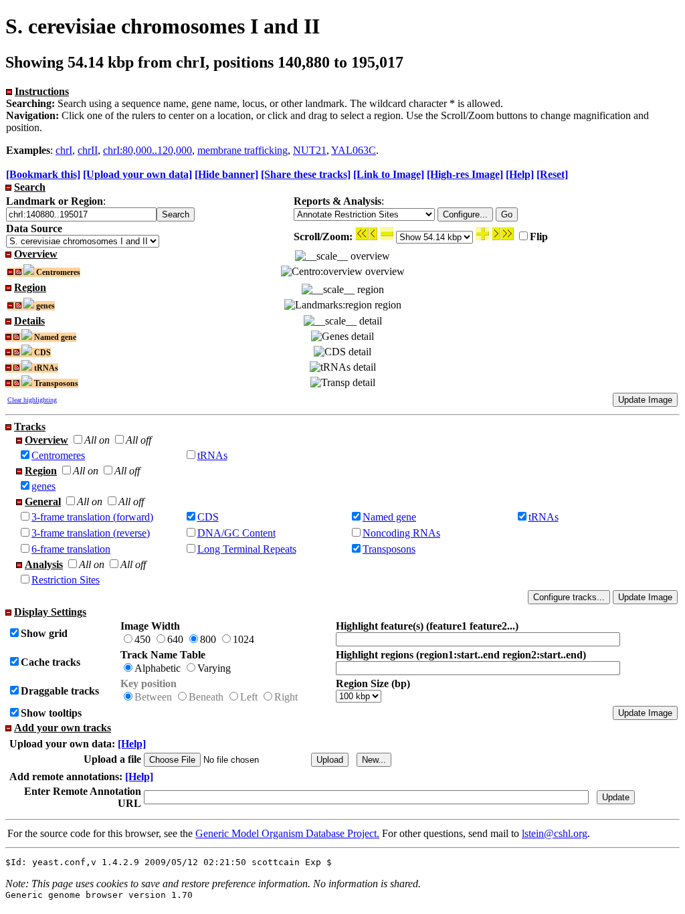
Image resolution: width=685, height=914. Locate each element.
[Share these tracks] (306, 174)
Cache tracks (50, 662)
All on (97, 440)
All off (138, 440)
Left (249, 697)
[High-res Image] (465, 174)
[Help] (520, 174)
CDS (208, 517)
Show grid (44, 633)
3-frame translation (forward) (92, 517)
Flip (539, 236)
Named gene (389, 517)
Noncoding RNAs (401, 533)
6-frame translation (70, 549)
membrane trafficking (242, 150)
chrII (88, 150)
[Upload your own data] (137, 174)
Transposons (389, 549)
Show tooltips (51, 713)
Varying (214, 668)
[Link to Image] (388, 174)
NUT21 (309, 150)
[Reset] (552, 174)
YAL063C (353, 150)
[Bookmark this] (43, 174)
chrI (64, 150)
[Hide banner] (226, 174)
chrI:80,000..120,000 (147, 150)
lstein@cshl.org (554, 833)
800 (208, 639)
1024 (243, 639)
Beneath (206, 697)
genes (43, 486)
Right (286, 697)
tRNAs (212, 455)
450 (142, 639)
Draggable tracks (60, 691)
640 (175, 639)
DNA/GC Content (236, 533)
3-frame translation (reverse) (90, 533)
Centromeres (58, 455)
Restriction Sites (65, 579)
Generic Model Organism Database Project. (287, 833)
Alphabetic (157, 668)
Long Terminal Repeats (246, 549)
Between (153, 697)
